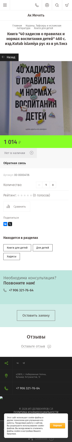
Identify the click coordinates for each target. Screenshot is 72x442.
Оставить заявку (36, 315)
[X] (10, 224)
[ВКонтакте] (5, 224)
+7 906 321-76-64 (21, 290)
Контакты (37, 5)
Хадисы (11, 256)
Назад (11, 57)
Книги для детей (17, 247)
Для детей (42, 247)
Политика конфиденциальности (36, 412)
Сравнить (20, 206)
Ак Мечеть (36, 15)
